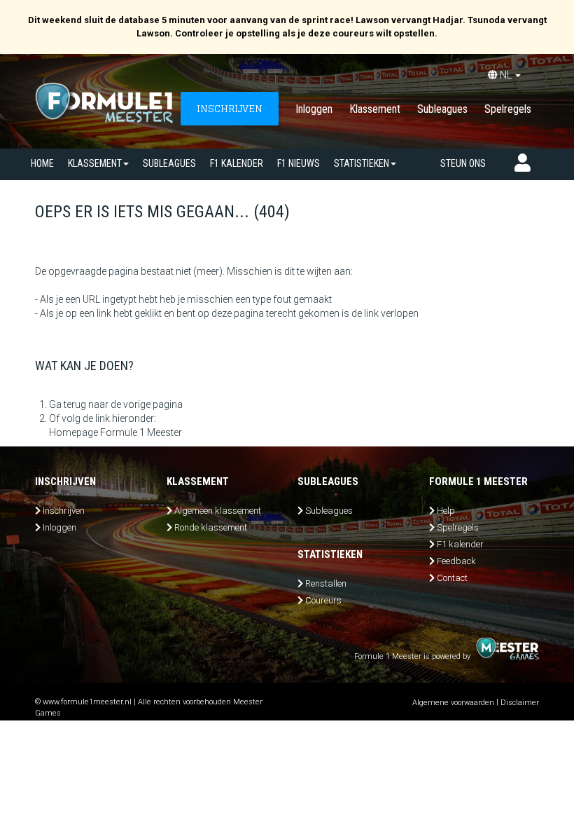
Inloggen (313, 109)
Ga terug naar (78, 404)
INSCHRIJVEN (229, 108)
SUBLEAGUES (169, 163)
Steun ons (463, 163)
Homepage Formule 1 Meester (115, 432)
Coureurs (323, 600)
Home (42, 163)
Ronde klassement (210, 527)
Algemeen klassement (217, 510)
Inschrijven (64, 510)
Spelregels (507, 109)
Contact (452, 578)
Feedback (456, 561)
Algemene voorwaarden (453, 702)
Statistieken (361, 163)
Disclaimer (519, 702)
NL (506, 75)
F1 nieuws (298, 163)
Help (446, 510)
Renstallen (325, 583)
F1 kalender (236, 163)
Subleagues (442, 109)
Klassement (374, 109)
